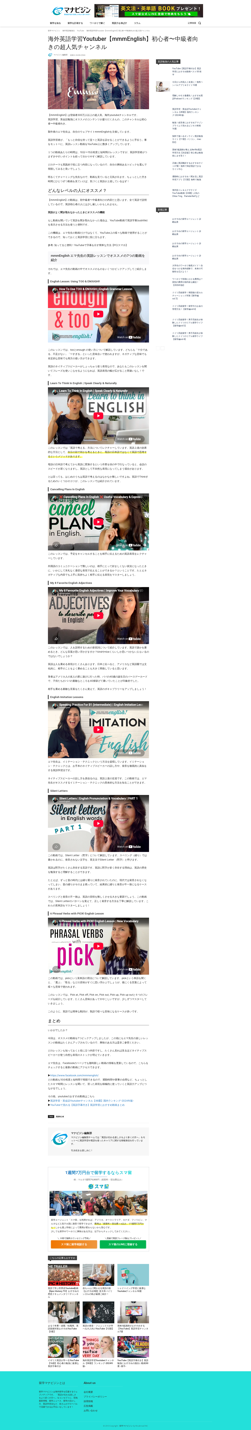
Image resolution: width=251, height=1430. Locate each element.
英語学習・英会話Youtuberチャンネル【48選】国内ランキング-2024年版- (92, 1100)
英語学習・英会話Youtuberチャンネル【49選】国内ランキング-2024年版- (186, 112)
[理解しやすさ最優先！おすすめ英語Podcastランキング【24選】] (163, 100)
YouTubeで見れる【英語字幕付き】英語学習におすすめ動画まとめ (87, 1104)
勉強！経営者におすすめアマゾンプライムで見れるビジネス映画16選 (187, 125)
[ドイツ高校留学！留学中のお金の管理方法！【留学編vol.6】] (163, 310)
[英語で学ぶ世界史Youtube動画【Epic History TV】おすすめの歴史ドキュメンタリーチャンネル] (64, 1275)
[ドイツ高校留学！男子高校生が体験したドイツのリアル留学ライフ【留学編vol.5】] (163, 324)
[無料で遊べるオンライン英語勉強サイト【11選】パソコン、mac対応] (163, 140)
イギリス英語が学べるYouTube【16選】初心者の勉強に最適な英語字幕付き (63, 1363)
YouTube (80, 30)
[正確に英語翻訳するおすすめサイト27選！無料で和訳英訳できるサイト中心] (163, 167)
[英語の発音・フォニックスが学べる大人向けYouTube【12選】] (98, 1312)
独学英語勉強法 (68, 30)
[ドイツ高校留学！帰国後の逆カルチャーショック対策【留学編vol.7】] (163, 297)
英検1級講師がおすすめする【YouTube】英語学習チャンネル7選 (132, 1328)
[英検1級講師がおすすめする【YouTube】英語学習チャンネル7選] (133, 1312)
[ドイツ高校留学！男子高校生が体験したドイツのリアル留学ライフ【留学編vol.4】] (163, 337)
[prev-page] (158, 348)
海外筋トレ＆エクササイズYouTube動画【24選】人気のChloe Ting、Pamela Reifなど (186, 193)
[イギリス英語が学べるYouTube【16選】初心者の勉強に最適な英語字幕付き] (64, 1347)
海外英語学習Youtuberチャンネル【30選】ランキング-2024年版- (98, 1363)
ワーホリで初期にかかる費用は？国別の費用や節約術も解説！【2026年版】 (187, 282)
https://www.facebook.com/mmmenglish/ (74, 1075)
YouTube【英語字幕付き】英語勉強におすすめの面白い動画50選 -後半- (132, 1363)
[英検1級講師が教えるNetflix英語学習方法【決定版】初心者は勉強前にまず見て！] (163, 154)
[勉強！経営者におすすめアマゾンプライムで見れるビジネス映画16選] (163, 127)
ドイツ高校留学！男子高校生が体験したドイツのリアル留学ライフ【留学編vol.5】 (187, 322)
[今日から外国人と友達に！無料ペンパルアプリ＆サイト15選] (163, 86)
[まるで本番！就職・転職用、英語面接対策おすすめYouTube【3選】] (64, 1312)
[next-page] (162, 348)
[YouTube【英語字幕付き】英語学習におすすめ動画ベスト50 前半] (163, 73)
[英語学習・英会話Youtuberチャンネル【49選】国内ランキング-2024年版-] (163, 113)
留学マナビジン (54, 30)
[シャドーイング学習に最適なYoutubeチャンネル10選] (133, 1275)
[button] (195, 22)
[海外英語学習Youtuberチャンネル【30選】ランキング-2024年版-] (98, 1347)
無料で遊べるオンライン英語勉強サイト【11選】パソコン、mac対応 (187, 139)
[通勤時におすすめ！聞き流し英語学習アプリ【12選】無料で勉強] (163, 181)
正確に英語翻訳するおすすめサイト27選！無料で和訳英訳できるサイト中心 (187, 166)
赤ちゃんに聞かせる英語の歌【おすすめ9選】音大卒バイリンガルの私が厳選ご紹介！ (97, 1291)
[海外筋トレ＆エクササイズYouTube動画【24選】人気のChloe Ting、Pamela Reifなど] (163, 194)
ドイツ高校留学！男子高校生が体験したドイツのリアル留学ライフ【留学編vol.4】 (187, 336)
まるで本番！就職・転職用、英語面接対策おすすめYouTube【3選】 (63, 1328)
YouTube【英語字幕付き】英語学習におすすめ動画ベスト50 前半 (186, 71)
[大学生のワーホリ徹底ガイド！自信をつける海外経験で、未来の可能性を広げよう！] (163, 270)
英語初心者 (60, 1116)
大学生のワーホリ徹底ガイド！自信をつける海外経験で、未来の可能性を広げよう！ (187, 268)
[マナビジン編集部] (50, 55)
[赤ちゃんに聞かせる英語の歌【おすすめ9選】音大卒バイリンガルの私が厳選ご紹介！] (98, 1275)
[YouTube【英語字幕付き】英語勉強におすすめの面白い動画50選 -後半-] (133, 1347)
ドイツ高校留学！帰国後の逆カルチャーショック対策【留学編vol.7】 (187, 295)
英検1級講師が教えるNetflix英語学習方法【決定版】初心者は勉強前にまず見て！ (187, 152)
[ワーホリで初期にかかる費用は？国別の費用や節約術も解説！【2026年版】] (163, 283)
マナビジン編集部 (61, 55)
